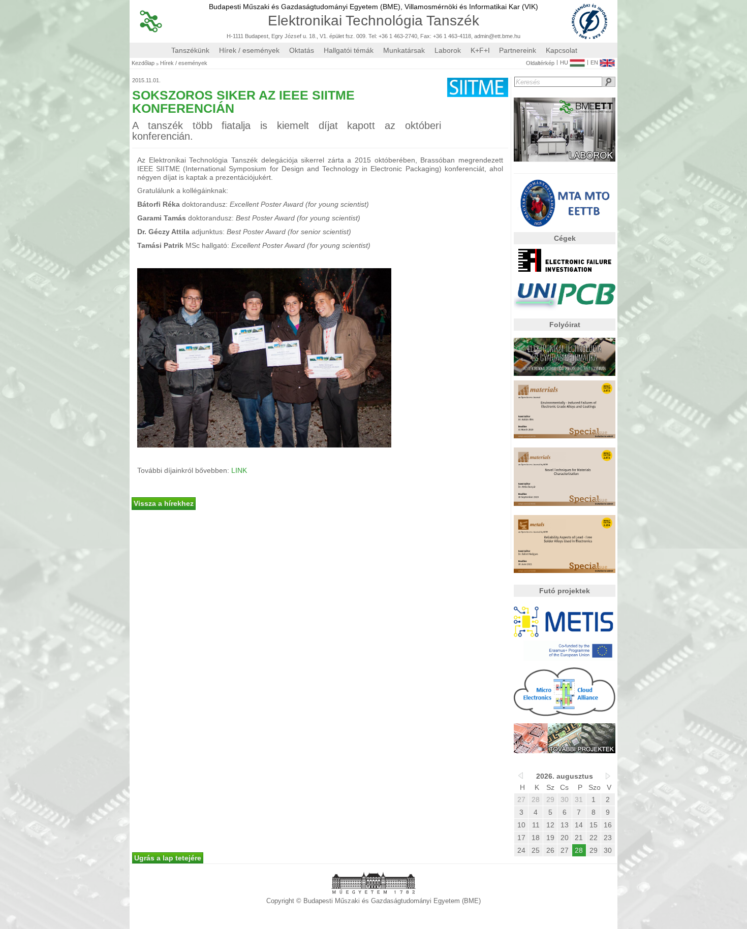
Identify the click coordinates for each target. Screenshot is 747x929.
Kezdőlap (143, 63)
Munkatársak (404, 50)
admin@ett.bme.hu (497, 36)
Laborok (447, 50)
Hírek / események (249, 50)
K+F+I (480, 50)
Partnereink (517, 50)
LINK (239, 470)
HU (564, 62)
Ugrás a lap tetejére (167, 858)
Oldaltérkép (540, 63)
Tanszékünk (190, 50)
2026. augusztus (564, 776)
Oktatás (301, 50)
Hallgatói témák (349, 50)
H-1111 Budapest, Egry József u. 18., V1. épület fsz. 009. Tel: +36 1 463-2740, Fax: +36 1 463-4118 (349, 36)
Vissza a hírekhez (164, 503)
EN (594, 62)
